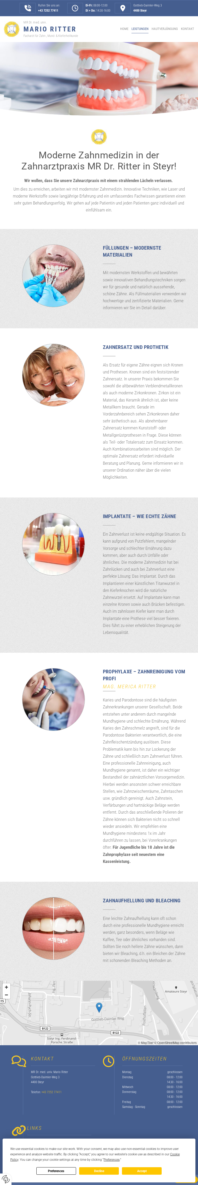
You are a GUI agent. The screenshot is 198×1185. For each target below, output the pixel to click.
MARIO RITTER (49, 29)
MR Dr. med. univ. (34, 22)
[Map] (99, 1013)
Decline (99, 1171)
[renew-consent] (6, 1179)
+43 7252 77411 (48, 10)
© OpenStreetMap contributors (175, 1042)
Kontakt (187, 29)
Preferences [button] (112, 1160)
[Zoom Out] (6, 995)
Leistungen (139, 29)
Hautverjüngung (165, 29)
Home (124, 29)
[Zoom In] (6, 987)
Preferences (56, 1171)
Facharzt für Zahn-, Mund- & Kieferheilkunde (50, 36)
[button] (99, 1007)
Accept (142, 1171)
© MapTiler (145, 1042)
